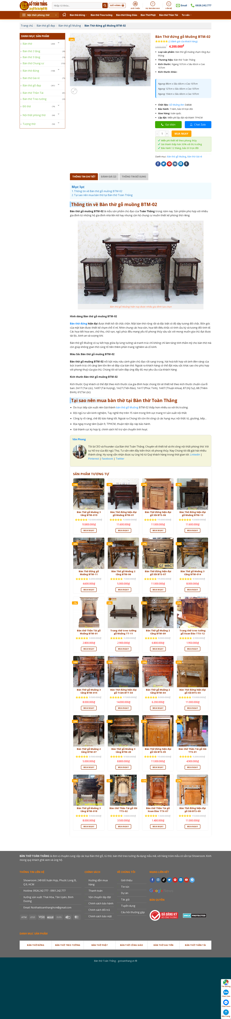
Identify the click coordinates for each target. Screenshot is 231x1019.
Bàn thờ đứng (77, 15)
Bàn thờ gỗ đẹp (46, 25)
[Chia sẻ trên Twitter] (163, 164)
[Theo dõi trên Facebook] (152, 880)
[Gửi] (105, 5)
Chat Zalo (226, 996)
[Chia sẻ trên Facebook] (158, 164)
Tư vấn (186, 15)
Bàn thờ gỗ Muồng (69, 25)
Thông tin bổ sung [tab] (134, 176)
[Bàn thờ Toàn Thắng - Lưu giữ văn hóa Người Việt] (33, 5)
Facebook (107, 458)
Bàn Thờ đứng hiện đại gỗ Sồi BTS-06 (158, 514)
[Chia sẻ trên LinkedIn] (180, 164)
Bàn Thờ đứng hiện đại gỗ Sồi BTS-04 (192, 691)
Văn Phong (79, 439)
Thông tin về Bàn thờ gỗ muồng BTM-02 (98, 191)
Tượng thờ (29, 123)
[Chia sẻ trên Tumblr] (186, 164)
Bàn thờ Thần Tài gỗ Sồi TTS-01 (192, 750)
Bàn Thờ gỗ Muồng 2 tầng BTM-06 (123, 573)
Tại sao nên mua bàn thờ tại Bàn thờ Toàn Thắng (103, 195)
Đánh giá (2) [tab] (108, 176)
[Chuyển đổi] (59, 42)
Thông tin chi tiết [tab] (84, 176)
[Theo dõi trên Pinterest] (175, 880)
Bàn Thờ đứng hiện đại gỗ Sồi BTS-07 (158, 573)
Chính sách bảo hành (100, 903)
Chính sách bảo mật (100, 916)
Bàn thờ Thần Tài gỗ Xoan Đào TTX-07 (158, 810)
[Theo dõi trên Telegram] (192, 880)
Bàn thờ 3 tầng (31, 57)
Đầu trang (226, 1016)
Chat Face (226, 1006)
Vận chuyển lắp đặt (99, 897)
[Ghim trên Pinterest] (169, 164)
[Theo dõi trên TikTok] (163, 880)
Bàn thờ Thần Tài (168, 15)
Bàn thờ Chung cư (33, 63)
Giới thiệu (126, 880)
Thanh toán (95, 890)
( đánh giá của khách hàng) (183, 41)
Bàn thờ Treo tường (102, 15)
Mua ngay (181, 133)
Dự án (124, 893)
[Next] (82, 89)
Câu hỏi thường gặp (133, 912)
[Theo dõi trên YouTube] (186, 880)
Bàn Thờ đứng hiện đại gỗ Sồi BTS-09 (192, 810)
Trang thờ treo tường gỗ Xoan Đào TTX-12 (192, 632)
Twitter (120, 458)
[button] (39, 15)
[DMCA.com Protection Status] (194, 915)
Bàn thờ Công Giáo (126, 15)
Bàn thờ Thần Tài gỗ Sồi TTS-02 (123, 810)
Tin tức (125, 886)
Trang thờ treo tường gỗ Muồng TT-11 (123, 632)
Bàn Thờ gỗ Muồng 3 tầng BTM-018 (89, 810)
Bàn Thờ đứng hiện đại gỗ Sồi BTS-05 (158, 750)
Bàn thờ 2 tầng (31, 51)
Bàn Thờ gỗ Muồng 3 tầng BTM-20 (123, 750)
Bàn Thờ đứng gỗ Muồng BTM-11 (89, 573)
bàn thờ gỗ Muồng (127, 407)
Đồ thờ (27, 106)
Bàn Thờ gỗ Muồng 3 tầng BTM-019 (89, 514)
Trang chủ (27, 25)
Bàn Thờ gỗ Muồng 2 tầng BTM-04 (158, 691)
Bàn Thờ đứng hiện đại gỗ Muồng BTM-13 (192, 514)
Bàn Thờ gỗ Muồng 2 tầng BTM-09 (158, 632)
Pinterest (93, 458)
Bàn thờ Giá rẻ (31, 78)
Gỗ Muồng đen (176, 104)
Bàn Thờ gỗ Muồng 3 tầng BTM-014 (192, 573)
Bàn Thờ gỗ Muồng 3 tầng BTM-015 (89, 691)
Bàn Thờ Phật (148, 15)
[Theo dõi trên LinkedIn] (180, 880)
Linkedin (194, 454)
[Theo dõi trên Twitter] (169, 880)
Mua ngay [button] (88, 530)
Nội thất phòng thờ (34, 115)
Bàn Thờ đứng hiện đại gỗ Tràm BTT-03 (123, 691)
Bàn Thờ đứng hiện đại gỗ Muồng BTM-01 (123, 514)
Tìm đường (226, 986)
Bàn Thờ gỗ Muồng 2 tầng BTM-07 (89, 750)
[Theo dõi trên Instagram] (158, 880)
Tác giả (125, 899)
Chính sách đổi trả (99, 910)
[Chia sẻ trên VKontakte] (175, 164)
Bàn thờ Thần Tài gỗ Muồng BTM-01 (89, 632)
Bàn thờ (27, 43)
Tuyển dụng (128, 905)
